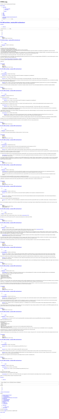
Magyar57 (1, 36)
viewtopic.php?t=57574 (25, 215)
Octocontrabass (2, 63)
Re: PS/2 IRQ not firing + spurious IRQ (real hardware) (11, 68)
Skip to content (2, 5)
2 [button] (2, 32)
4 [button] (2, 34)
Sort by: (8, 382)
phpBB (5, 410)
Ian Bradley (6, 409)
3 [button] (2, 33)
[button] (2, 390)
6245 (5, 66)
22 (4, 37)
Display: (2, 382)
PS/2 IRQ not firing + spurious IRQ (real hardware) (12, 22)
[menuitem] (7, 8)
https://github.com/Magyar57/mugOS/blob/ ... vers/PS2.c (13, 58)
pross (1, 204)
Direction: (15, 382)
